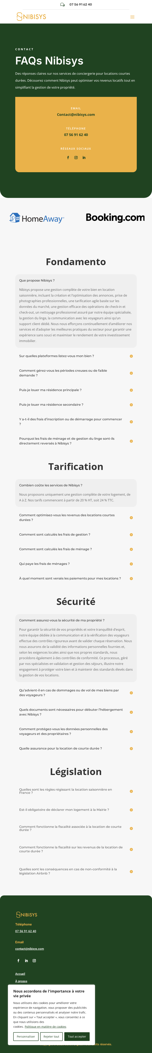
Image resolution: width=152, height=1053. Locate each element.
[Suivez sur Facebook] (68, 157)
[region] (51, 1015)
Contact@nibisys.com (76, 114)
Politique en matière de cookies (45, 1026)
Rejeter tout (51, 1036)
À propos (21, 981)
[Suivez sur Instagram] (76, 157)
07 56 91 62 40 (80, 4)
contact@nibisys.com (29, 949)
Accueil (20, 974)
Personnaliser (26, 1036)
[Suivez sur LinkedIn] (84, 157)
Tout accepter (77, 1036)
